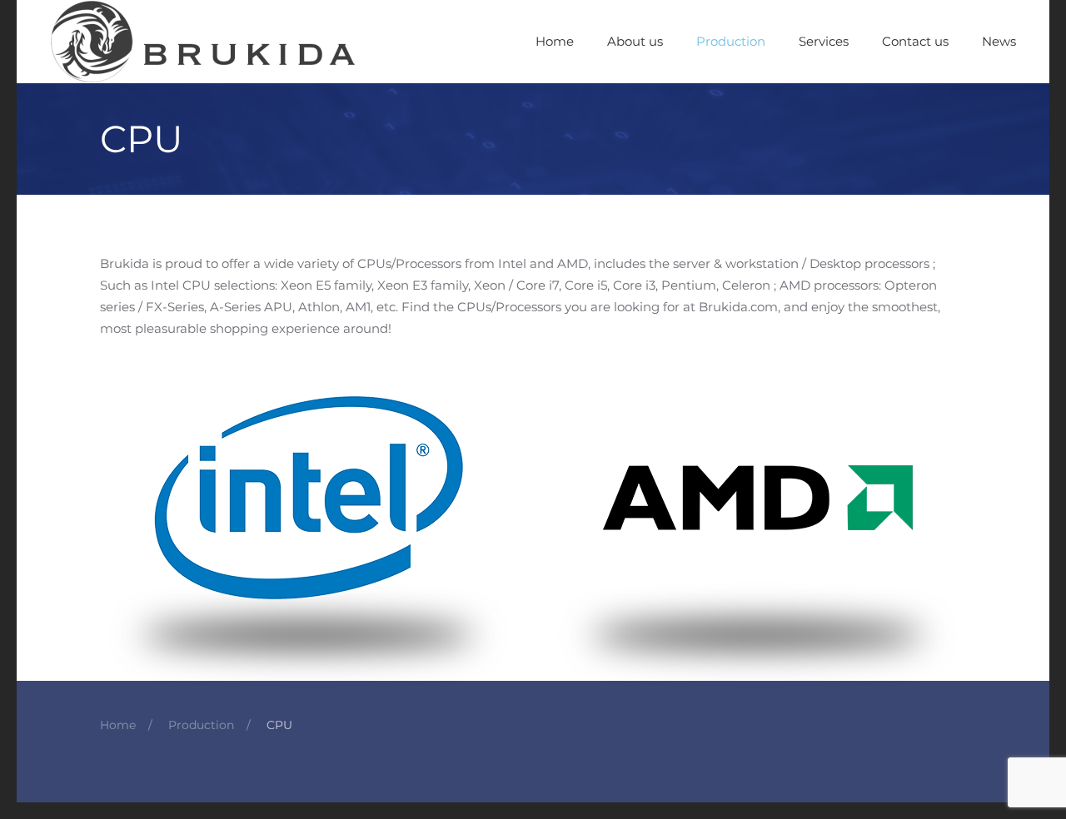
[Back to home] (205, 41)
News (999, 41)
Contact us (915, 41)
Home (554, 41)
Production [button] (730, 41)
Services (824, 41)
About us (635, 41)
